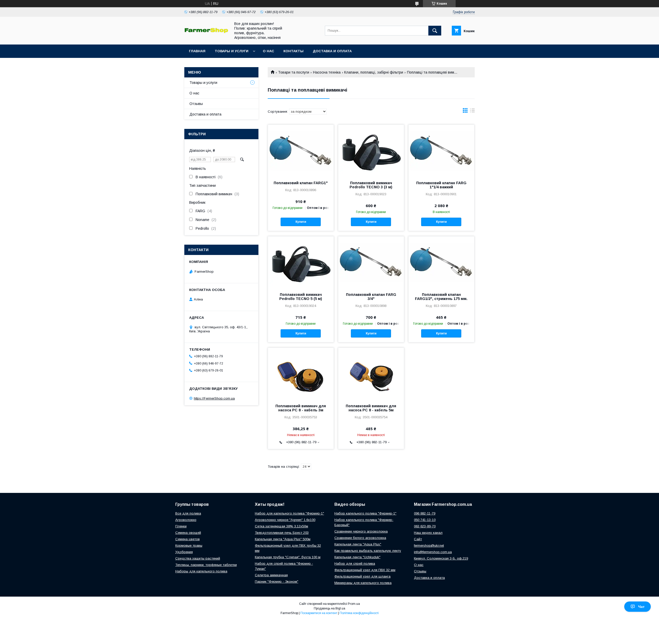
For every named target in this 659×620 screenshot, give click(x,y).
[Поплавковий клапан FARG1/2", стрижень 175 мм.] (441, 262)
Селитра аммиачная (271, 575)
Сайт (418, 539)
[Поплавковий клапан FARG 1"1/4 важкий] (441, 150)
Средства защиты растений (197, 558)
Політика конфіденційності (359, 613)
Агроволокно (185, 520)
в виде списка (472, 111)
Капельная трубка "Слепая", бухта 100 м (287, 557)
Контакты (293, 51)
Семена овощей (188, 533)
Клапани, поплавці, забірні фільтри (373, 72)
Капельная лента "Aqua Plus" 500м (282, 539)
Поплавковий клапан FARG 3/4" (371, 297)
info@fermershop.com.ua (433, 552)
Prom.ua (354, 604)
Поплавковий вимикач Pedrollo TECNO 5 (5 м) (300, 297)
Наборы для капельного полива (201, 571)
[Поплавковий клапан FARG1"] (301, 150)
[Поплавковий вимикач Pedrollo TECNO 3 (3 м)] (371, 150)
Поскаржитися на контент (318, 613)
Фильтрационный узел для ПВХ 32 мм (364, 570)
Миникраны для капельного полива (363, 583)
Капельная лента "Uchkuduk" (357, 557)
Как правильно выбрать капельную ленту (367, 551)
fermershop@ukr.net (429, 545)
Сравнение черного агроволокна (361, 531)
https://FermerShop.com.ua (214, 398)
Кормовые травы (188, 545)
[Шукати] (434, 31)
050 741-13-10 (425, 520)
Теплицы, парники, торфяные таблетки (206, 565)
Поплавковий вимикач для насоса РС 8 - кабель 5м (371, 408)
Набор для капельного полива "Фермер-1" (289, 513)
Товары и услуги (231, 51)
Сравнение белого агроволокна (360, 538)
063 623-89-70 (425, 526)
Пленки (181, 526)
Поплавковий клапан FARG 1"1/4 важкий (441, 185)
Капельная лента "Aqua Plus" (357, 544)
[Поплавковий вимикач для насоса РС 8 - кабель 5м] (371, 373)
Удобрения (184, 552)
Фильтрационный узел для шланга (362, 576)
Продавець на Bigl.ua (329, 608)
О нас (268, 51)
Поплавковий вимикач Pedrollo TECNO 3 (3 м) (371, 185)
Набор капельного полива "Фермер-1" (365, 513)
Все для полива (188, 513)
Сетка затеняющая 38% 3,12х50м (281, 526)
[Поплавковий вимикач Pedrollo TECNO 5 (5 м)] (301, 262)
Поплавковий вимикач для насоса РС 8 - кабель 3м (300, 408)
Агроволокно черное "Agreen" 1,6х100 (285, 520)
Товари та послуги (293, 72)
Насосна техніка (327, 72)
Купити (301, 222)
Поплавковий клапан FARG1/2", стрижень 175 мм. (441, 297)
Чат (641, 607)
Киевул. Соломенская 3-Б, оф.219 (441, 558)
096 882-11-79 (424, 513)
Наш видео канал (428, 533)
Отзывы (196, 104)
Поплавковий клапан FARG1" (301, 183)
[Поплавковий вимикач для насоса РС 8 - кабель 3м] (301, 373)
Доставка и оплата (332, 51)
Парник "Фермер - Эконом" (276, 581)
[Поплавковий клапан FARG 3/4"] (371, 262)
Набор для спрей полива (354, 563)
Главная (197, 51)
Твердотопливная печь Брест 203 (282, 533)
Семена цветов (187, 539)
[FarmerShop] (206, 32)
